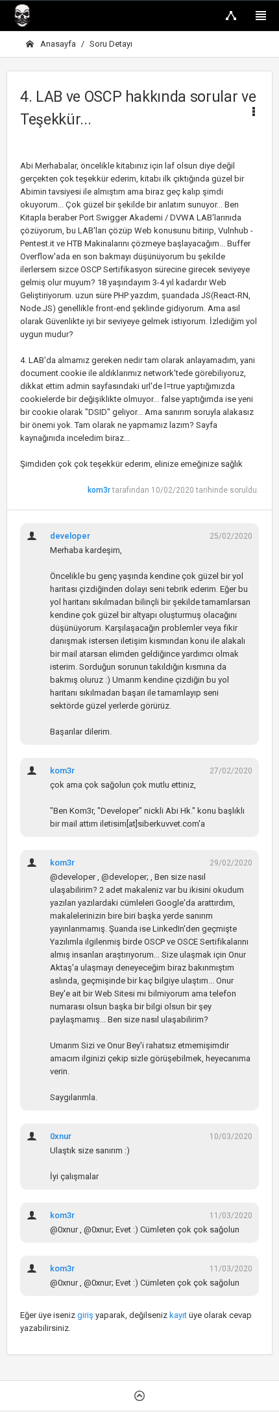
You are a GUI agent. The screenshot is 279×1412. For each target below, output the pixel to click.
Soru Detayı (111, 44)
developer (70, 536)
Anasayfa (57, 44)
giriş (85, 1315)
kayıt (178, 1315)
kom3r (99, 490)
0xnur (60, 1136)
